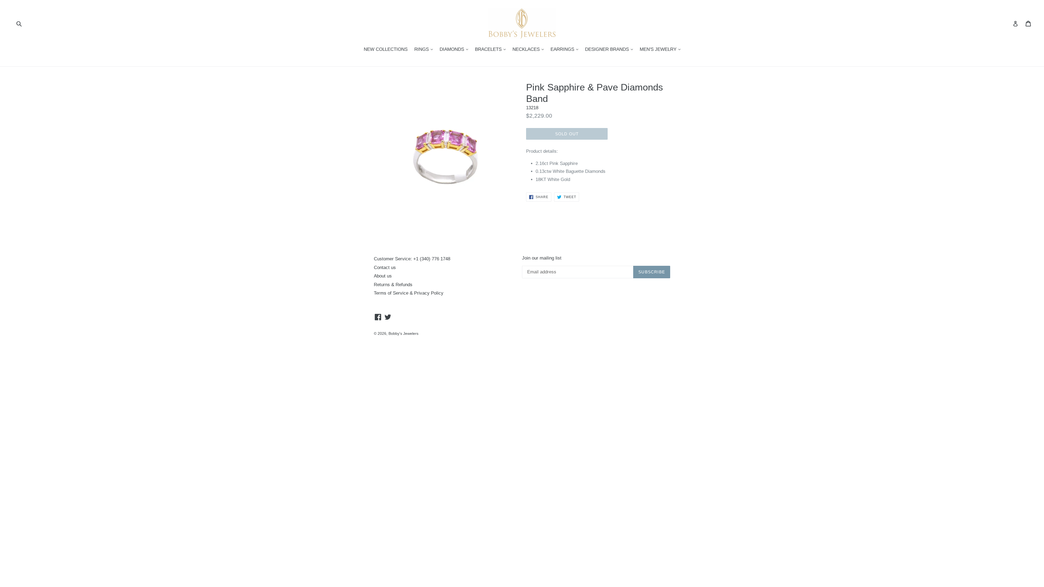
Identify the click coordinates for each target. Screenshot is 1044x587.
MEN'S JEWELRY (661, 49)
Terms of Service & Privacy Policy (408, 293)
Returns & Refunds (393, 284)
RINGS (425, 49)
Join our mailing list (541, 258)
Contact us (385, 267)
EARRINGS (566, 49)
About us (383, 276)
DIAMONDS (455, 49)
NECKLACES (529, 49)
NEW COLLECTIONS (386, 49)
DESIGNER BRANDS (610, 49)
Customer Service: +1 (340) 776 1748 (412, 258)
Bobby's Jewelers (403, 333)
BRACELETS (491, 49)
